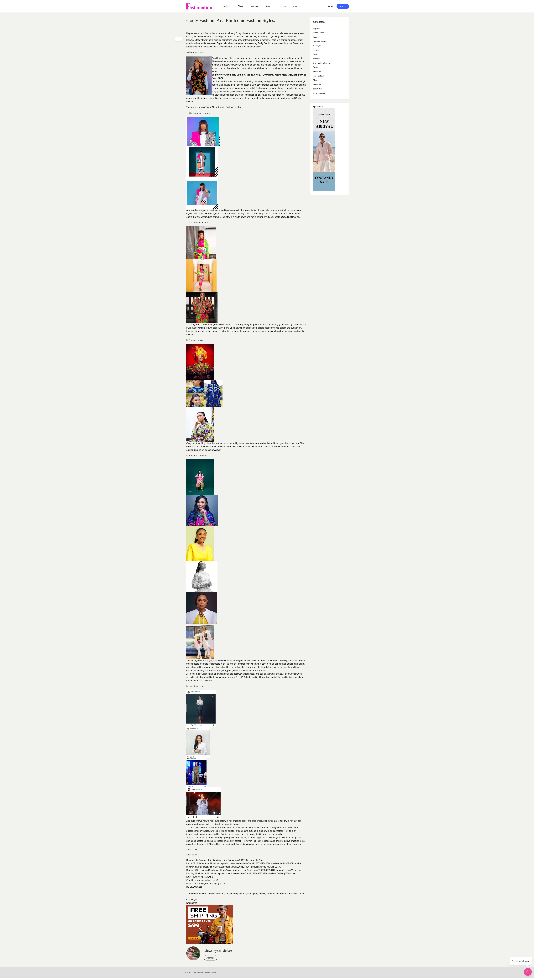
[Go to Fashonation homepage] (199, 6)
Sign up (342, 6)
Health (316, 50)
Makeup (271, 893)
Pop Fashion (318, 76)
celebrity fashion (238, 893)
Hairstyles (252, 893)
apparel (225, 893)
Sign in (330, 6)
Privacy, (207, 972)
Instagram (272, 821)
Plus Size (317, 71)
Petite (315, 67)
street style (191, 899)
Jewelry (262, 893)
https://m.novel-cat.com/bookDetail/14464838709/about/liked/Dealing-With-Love (256, 873)
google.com (220, 883)
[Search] (320, 6)
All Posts (211, 958)
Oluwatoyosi (196, 887)
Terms (213, 972)
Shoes (301, 893)
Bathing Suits (318, 33)
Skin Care (317, 84)
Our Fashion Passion (286, 893)
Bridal (315, 37)
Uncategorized (319, 93)
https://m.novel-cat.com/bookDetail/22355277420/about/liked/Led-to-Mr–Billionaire (260, 863)
